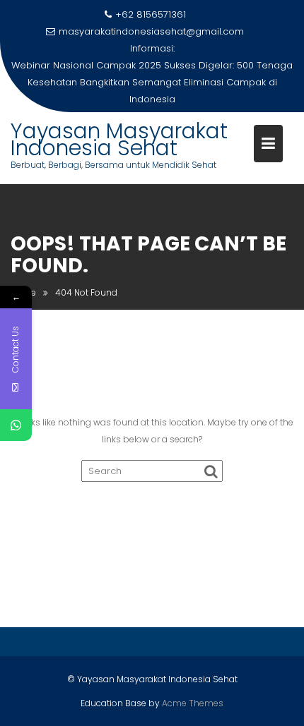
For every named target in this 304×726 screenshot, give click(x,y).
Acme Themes (192, 703)
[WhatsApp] (16, 425)
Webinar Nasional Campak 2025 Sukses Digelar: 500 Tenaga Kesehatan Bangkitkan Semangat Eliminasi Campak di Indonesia (152, 82)
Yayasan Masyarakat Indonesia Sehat (119, 139)
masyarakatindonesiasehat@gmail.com (151, 31)
